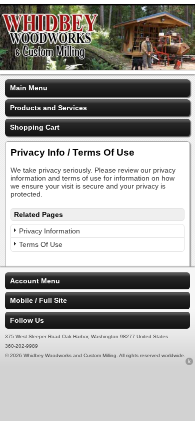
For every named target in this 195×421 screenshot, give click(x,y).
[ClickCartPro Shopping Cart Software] (189, 363)
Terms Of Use (40, 244)
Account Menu (35, 281)
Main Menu (29, 88)
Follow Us (27, 320)
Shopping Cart (35, 127)
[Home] (97, 68)
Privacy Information (49, 231)
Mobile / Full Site (38, 300)
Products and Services (48, 108)
